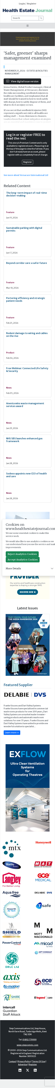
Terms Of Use (38, 1061)
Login (22, 3)
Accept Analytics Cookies (23, 559)
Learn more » (12, 732)
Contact (12, 1061)
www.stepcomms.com (27, 1045)
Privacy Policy (24, 1061)
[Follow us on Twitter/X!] (27, 1070)
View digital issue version (24, 81)
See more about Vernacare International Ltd (26, 175)
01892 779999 (29, 1039)
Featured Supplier (18, 685)
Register (31, 3)
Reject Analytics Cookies (22, 554)
